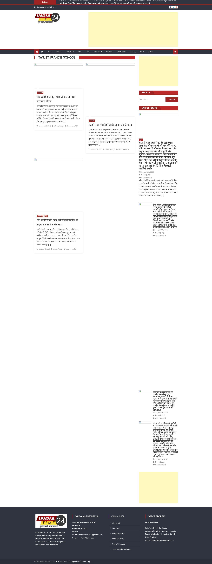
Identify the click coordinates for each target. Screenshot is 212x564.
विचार (142, 52)
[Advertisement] (133, 29)
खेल (88, 52)
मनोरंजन (109, 52)
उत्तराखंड (40, 93)
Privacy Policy (118, 538)
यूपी (141, 140)
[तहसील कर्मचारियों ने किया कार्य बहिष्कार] (110, 90)
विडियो (150, 52)
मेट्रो (79, 52)
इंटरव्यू (133, 52)
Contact (116, 528)
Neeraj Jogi (58, 126)
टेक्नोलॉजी (98, 52)
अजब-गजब (69, 52)
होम (42, 52)
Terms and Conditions (121, 549)
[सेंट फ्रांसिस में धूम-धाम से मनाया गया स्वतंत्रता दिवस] (58, 76)
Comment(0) (72, 126)
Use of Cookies (118, 544)
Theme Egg (85, 561)
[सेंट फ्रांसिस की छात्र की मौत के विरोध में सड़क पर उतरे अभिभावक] (58, 185)
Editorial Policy (118, 533)
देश (49, 52)
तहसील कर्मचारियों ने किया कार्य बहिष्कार (110, 124)
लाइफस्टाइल (121, 52)
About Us (116, 523)
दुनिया (58, 52)
